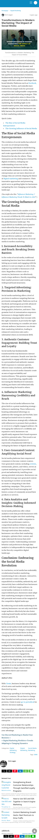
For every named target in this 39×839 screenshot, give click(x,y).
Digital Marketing (15, 10)
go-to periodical (27, 702)
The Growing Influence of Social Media (21, 128)
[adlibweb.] (11, 4)
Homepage (5, 10)
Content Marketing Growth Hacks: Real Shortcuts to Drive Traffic (24, 815)
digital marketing (11, 179)
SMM (35, 754)
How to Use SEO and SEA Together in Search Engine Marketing (24, 801)
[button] (4, 771)
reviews (33, 464)
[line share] (31, 772)
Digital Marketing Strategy (13, 750)
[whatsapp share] (26, 772)
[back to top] (34, 830)
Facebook (32, 83)
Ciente (8, 684)
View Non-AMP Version (29, 833)
